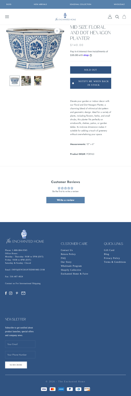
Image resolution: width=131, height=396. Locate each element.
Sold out (90, 70)
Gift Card (109, 250)
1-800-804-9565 (19, 250)
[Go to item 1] (15, 81)
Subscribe (16, 365)
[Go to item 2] (26, 81)
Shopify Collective (71, 270)
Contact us (10, 283)
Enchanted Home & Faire (74, 274)
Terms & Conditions (115, 262)
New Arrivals (40, 4)
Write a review (65, 200)
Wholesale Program (71, 266)
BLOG (8, 4)
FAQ (63, 258)
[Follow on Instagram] (10, 293)
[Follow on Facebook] (6, 293)
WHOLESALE (119, 4)
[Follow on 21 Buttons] (23, 293)
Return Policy (68, 254)
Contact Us (67, 250)
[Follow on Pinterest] (17, 293)
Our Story (66, 262)
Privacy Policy (112, 258)
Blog (106, 254)
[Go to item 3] (38, 81)
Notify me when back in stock (93, 83)
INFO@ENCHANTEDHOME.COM (28, 270)
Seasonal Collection (80, 4)
